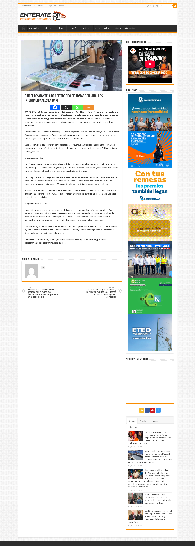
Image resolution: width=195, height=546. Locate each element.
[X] (66, 107)
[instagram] (156, 6)
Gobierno (48, 28)
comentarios (156, 421)
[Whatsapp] (77, 107)
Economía (72, 28)
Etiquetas (133, 427)
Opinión (117, 28)
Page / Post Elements (56, 6)
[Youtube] (153, 6)
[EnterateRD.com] (43, 15)
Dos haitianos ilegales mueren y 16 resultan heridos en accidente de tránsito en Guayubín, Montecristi (101, 292)
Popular (143, 421)
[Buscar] (175, 6)
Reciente (132, 421)
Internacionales (102, 28)
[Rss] (148, 6)
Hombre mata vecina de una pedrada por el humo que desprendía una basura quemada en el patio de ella (43, 292)
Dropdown (38, 6)
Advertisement (25, 6)
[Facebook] (151, 6)
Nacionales (34, 28)
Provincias (86, 28)
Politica (60, 28)
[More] (88, 107)
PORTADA (23, 28)
